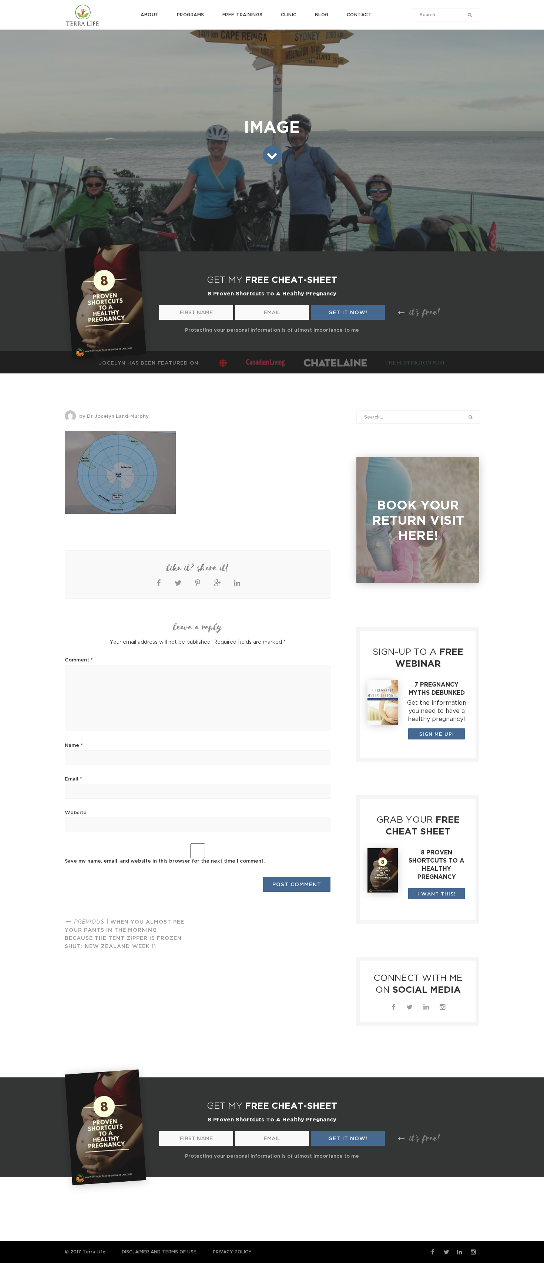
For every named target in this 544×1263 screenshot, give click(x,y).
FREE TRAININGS (242, 14)
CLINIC (289, 14)
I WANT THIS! (436, 893)
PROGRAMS (190, 14)
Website (76, 812)
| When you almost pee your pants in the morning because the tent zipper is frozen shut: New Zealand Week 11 (124, 934)
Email (73, 778)
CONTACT (359, 14)
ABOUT (150, 14)
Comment (79, 659)
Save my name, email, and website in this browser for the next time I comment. (165, 860)
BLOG (322, 14)
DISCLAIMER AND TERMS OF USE (159, 1251)
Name (74, 745)
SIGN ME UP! (436, 734)
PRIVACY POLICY (232, 1251)
